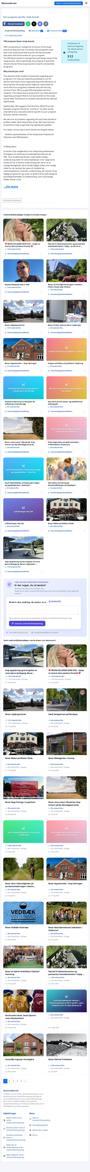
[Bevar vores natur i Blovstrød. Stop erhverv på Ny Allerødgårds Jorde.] (23, 436)
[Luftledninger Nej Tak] (23, 516)
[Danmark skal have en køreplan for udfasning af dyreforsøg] (23, 395)
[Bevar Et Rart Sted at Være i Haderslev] (66, 317)
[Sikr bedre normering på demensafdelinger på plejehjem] (66, 476)
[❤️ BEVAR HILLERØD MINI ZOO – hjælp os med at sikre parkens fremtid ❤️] (23, 237)
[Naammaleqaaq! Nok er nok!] (23, 277)
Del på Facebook (15, 24)
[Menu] (86, 3)
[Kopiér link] (45, 23)
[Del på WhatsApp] (28, 23)
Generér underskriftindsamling (29, 623)
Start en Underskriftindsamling (68, 3)
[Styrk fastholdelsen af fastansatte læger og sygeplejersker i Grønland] (23, 476)
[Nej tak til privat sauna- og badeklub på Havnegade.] (66, 395)
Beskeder (36, 30)
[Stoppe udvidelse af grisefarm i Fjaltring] (66, 355)
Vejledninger (9, 1113)
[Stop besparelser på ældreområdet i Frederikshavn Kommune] (66, 436)
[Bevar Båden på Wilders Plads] (66, 516)
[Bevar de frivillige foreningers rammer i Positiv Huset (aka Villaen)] (66, 278)
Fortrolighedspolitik (13, 35)
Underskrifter (57, 30)
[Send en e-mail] (40, 23)
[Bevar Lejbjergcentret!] (23, 317)
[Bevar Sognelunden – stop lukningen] (23, 355)
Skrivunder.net (8, 3)
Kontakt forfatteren (13, 200)
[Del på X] (34, 23)
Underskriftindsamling (15, 30)
